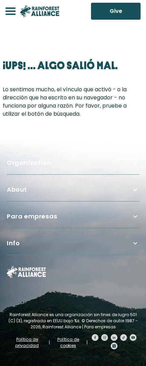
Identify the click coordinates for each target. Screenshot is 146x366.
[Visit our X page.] (114, 346)
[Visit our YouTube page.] (133, 337)
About (17, 189)
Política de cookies (68, 342)
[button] (10, 11)
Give (116, 11)
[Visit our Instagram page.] (104, 337)
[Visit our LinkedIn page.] (114, 337)
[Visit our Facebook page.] (95, 337)
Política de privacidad (27, 342)
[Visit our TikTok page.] (123, 337)
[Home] (39, 11)
